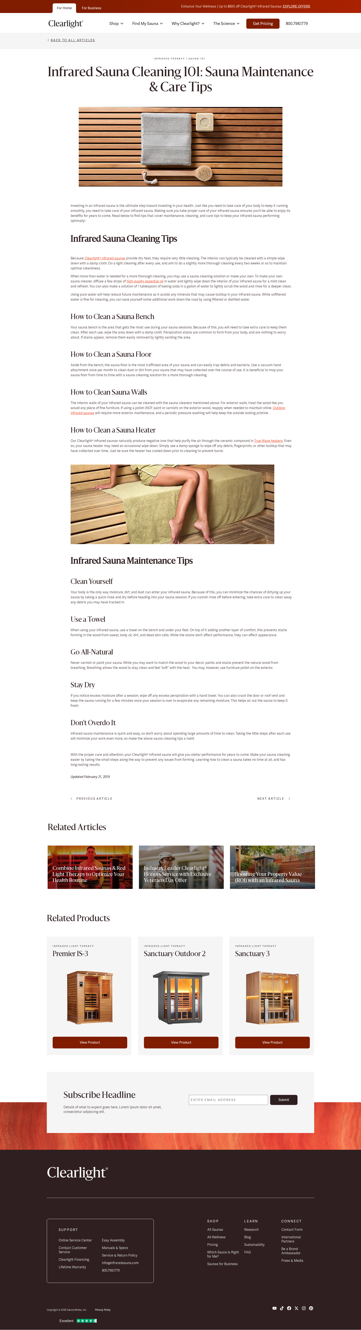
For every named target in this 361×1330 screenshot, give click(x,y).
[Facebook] (289, 1308)
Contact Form (292, 1230)
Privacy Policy (103, 1310)
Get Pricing (263, 23)
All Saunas (215, 1230)
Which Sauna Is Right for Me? (223, 1254)
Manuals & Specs (115, 1248)
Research (251, 1230)
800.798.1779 (297, 23)
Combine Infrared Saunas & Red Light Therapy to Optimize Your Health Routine (89, 874)
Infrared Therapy (169, 58)
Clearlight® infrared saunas (105, 258)
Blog (247, 1237)
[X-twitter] (296, 1308)
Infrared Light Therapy (73, 946)
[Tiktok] (282, 1308)
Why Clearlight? (186, 23)
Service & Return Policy (119, 1255)
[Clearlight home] (67, 23)
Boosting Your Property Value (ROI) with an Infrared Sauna (268, 877)
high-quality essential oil (145, 281)
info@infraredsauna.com (120, 1263)
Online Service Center (75, 1240)
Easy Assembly (113, 1240)
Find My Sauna (145, 23)
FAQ (247, 1252)
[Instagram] (304, 1308)
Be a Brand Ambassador (291, 1251)
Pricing (212, 1245)
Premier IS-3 (70, 954)
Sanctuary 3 (252, 954)
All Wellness (216, 1237)
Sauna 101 (196, 58)
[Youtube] (274, 1308)
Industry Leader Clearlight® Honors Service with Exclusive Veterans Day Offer (177, 874)
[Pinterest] (311, 1308)
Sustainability (254, 1245)
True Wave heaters (268, 441)
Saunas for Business (222, 1264)
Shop (114, 23)
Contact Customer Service (73, 1250)
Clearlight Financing (74, 1260)
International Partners (291, 1239)
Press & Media (292, 1261)
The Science (224, 23)
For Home (64, 8)
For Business (91, 8)
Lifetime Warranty (72, 1267)
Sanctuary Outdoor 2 (175, 954)
